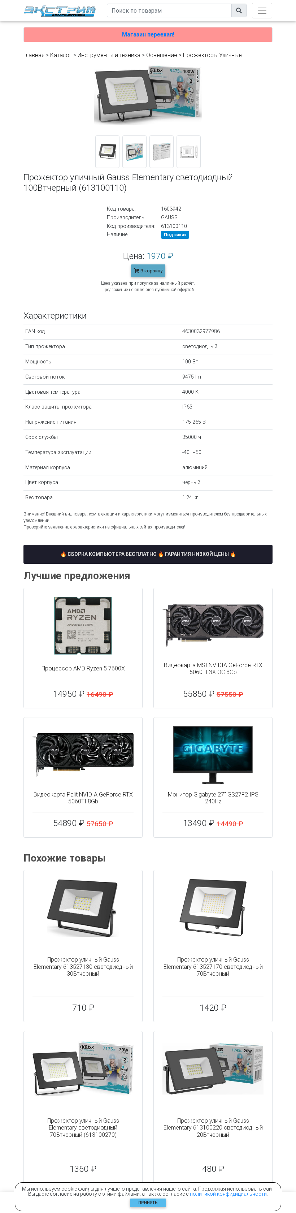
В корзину (150, 270)
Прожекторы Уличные (212, 55)
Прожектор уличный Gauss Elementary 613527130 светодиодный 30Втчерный (83, 966)
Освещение (161, 55)
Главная (33, 55)
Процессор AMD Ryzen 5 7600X (83, 668)
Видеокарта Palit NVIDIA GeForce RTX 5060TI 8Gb (83, 798)
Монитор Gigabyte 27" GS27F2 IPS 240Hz (213, 798)
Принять (148, 1202)
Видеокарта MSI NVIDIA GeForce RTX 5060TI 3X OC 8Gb (213, 668)
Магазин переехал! (148, 34)
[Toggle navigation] (262, 10)
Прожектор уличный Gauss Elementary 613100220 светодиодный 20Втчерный (213, 1127)
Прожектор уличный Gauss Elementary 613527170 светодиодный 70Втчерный (213, 966)
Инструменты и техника (109, 55)
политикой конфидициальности (228, 1194)
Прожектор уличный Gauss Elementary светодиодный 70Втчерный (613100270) (83, 1127)
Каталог (61, 55)
